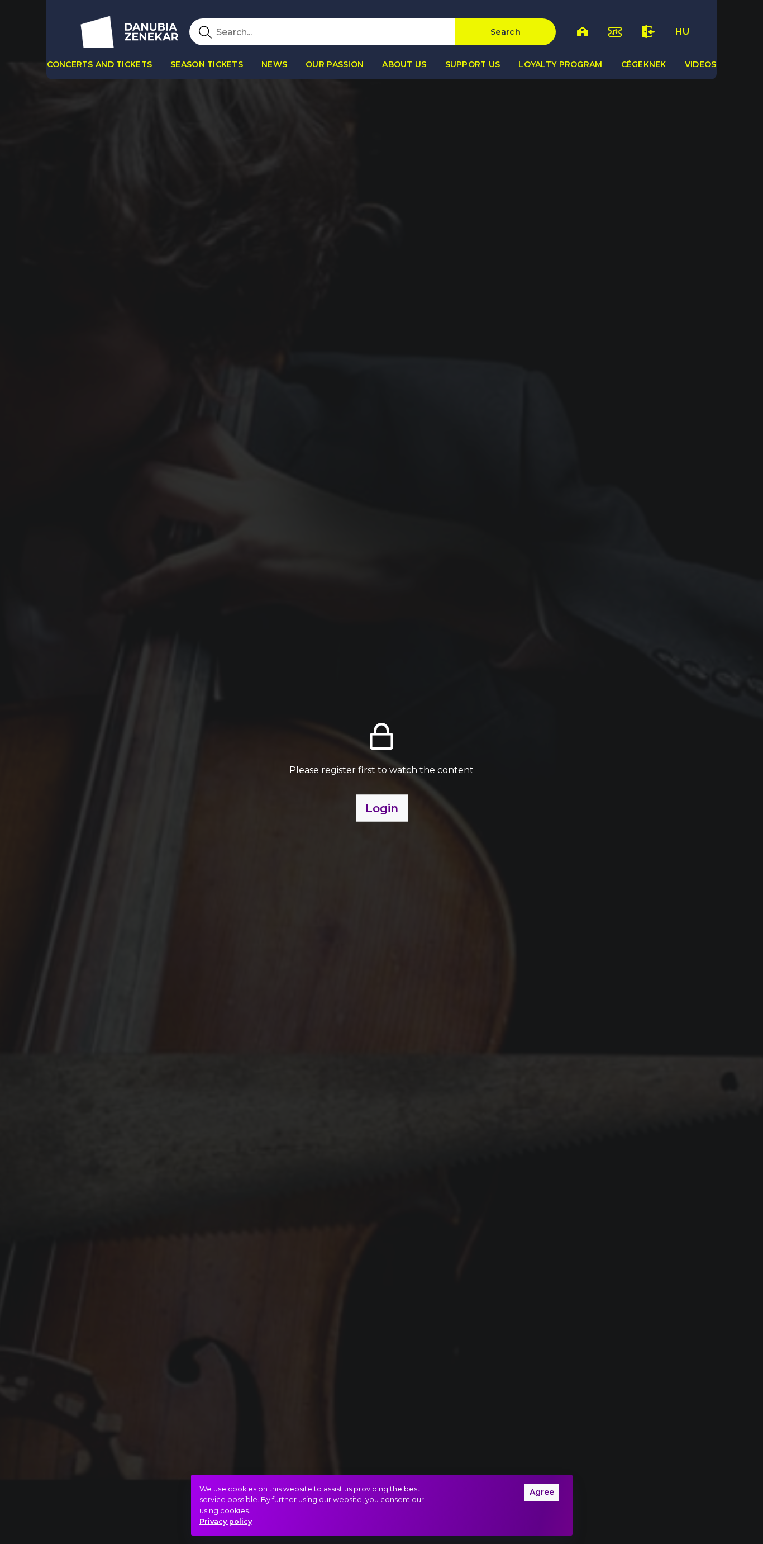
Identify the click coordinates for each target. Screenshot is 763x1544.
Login (381, 808)
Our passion (335, 64)
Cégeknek (643, 64)
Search (505, 32)
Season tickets (206, 64)
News (274, 64)
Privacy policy (225, 1521)
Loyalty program (560, 64)
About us (404, 64)
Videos (701, 64)
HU (682, 31)
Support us (472, 64)
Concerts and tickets (99, 64)
